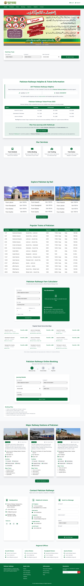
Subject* (60, 520)
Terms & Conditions (47, 568)
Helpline (36, 7)
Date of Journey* (45, 54)
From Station (19, 290)
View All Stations (42, 217)
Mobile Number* (61, 515)
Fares (17, 7)
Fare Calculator (26, 572)
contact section (42, 96)
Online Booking (27, 574)
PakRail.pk (16, 134)
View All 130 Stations (41, 481)
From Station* (8, 54)
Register (78, 2)
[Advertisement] (37, 70)
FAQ (44, 574)
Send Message (69, 537)
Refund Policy (46, 572)
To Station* (26, 54)
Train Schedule (26, 570)
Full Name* (60, 503)
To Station (18, 296)
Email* (59, 509)
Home (5, 7)
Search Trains (71, 57)
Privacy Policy (46, 570)
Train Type (18, 302)
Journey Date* (19, 386)
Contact (42, 7)
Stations (29, 7)
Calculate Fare (28, 317)
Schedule (11, 7)
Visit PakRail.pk (42, 130)
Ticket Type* (19, 392)
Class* (44, 386)
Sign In (72, 2)
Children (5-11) (32, 308)
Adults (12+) (18, 308)
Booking (23, 7)
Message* (60, 526)
